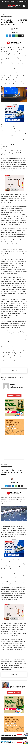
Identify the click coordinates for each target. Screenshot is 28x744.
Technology (6, 12)
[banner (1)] (14, 190)
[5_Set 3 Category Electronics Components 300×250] (14, 434)
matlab (21, 377)
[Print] (22, 35)
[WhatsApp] (16, 35)
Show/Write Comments (14, 395)
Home (2, 12)
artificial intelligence (10, 377)
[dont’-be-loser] (14, 743)
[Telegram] (7, 35)
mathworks (17, 377)
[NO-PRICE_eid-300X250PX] (14, 415)
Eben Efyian (16, 28)
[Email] (19, 35)
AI (5, 377)
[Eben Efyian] (12, 29)
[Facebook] (10, 35)
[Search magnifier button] (24, 5)
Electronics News (9, 16)
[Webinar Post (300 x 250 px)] (14, 121)
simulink (3, 379)
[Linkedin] (13, 35)
